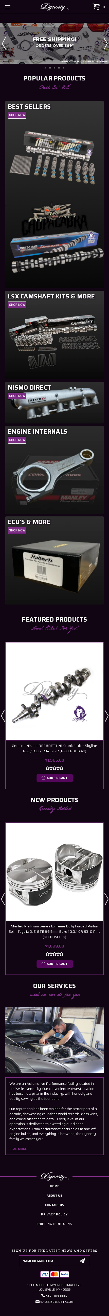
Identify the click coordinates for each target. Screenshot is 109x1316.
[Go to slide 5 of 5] (63, 67)
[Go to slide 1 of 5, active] (45, 67)
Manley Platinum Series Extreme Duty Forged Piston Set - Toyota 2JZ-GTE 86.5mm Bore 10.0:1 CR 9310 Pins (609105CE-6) (54, 932)
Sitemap (81, 1312)
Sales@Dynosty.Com (57, 1301)
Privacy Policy (54, 1214)
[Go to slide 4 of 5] (59, 67)
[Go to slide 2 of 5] (50, 67)
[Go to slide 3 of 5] (54, 67)
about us (54, 1195)
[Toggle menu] (15, 7)
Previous (3, 43)
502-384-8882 (57, 1295)
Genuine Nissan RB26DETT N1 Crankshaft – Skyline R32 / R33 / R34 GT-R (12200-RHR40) (54, 748)
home (54, 1186)
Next (105, 43)
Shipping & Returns (54, 1223)
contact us (54, 1204)
